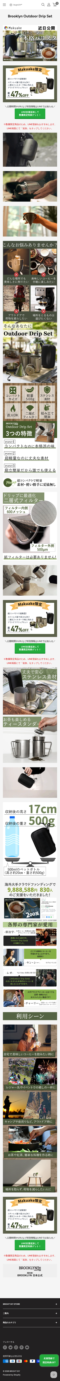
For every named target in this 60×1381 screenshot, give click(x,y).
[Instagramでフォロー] (16, 1347)
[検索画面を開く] (43, 4)
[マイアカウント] (48, 4)
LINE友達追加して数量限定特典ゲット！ (30, 113)
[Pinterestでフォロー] (22, 1347)
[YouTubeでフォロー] (27, 1347)
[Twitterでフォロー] (10, 1347)
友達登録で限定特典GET (49, 1360)
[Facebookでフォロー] (5, 1347)
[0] (55, 4)
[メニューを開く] (4, 5)
